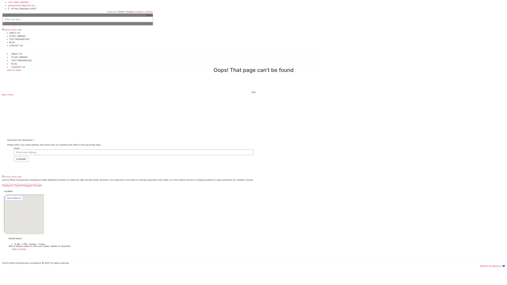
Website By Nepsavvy (491, 266)
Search (149, 15)
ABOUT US (14, 33)
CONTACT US (16, 45)
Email (16, 148)
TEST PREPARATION (19, 39)
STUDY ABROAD (17, 36)
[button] (78, 23)
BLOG (12, 42)
